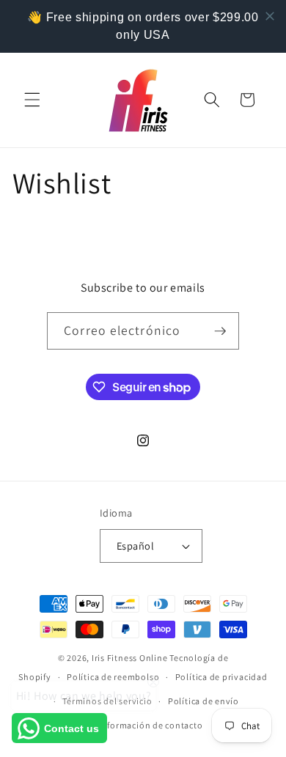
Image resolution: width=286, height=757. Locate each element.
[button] (32, 99)
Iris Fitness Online (130, 657)
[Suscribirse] (220, 331)
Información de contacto (151, 725)
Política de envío (203, 700)
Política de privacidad (221, 676)
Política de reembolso (113, 676)
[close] (270, 16)
